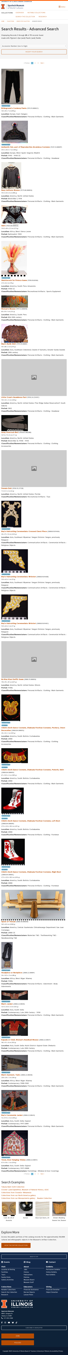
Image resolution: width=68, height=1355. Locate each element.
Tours (3, 1275)
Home (2, 21)
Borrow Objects (29, 1292)
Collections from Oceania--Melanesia (16, 1192)
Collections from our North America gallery (18, 1195)
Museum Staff (29, 1282)
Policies (26, 1277)
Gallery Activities (7, 1280)
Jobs (25, 1269)
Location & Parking (8, 1269)
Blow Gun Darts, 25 (42, 1218)
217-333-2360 (8, 1318)
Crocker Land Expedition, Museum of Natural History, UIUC (25, 1190)
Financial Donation (53, 1290)
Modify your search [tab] (34, 52)
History (26, 1272)
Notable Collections (36, 12)
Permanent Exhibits (53, 1269)
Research (43, 16)
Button (25, 1218)
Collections (10, 21)
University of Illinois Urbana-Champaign (16, 1)
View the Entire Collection (16, 1245)
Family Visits (5, 1277)
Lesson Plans (28, 1295)
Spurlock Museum (7, 1311)
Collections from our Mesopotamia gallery (18, 1198)
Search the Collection (25, 16)
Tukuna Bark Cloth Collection (12, 1187)
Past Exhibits (50, 1275)
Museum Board (29, 1280)
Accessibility (54, 1351)
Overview (20, 12)
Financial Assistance (31, 1290)
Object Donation (52, 1292)
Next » (42, 63)
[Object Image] (34, 377)
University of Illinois (43, 1351)
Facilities (4, 1272)
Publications (28, 1275)
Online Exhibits (51, 1272)
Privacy (61, 1351)
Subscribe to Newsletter (34, 1327)
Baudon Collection (44, 1198)
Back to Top (34, 1256)
